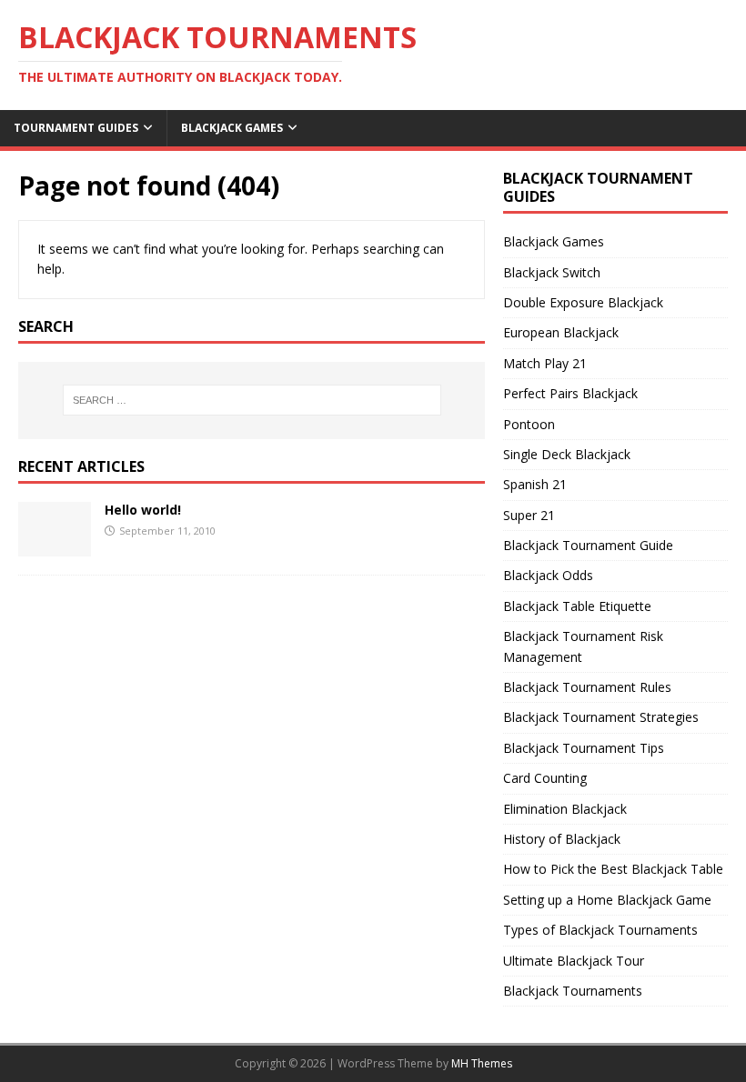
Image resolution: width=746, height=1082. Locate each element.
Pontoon (529, 424)
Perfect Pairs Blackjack (570, 393)
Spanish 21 (535, 484)
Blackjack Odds (548, 575)
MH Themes (481, 1063)
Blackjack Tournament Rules (587, 687)
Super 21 (529, 515)
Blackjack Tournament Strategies (601, 717)
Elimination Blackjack (565, 808)
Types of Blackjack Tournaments (600, 929)
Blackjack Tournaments (572, 990)
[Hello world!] (54, 545)
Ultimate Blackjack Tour (573, 960)
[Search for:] (252, 400)
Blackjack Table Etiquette (577, 606)
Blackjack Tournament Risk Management (583, 646)
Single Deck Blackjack (566, 454)
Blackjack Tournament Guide (588, 545)
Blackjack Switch (551, 272)
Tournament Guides (76, 127)
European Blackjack (561, 332)
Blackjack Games (232, 127)
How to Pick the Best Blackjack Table (613, 868)
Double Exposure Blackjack (583, 302)
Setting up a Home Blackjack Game (607, 899)
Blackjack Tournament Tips (583, 747)
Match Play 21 (545, 363)
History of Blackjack (561, 838)
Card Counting (545, 777)
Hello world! (143, 509)
